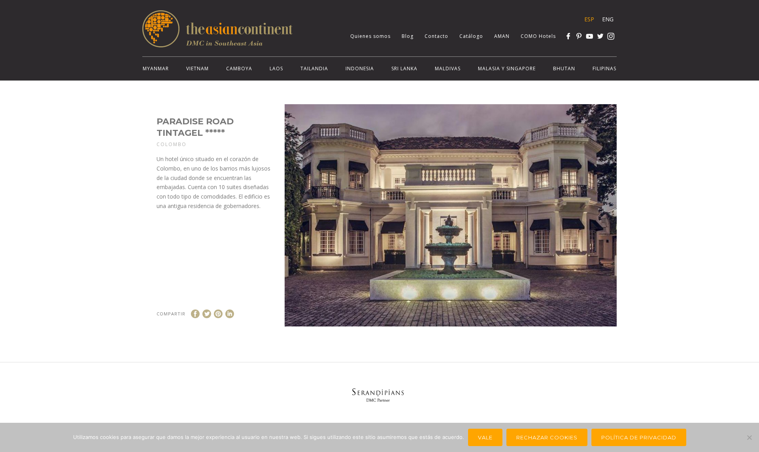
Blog (407, 36)
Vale (485, 437)
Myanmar (156, 68)
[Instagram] (611, 36)
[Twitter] (600, 36)
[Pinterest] (579, 36)
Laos (276, 68)
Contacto (436, 36)
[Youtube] (590, 36)
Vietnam (197, 68)
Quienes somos (370, 36)
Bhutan (564, 68)
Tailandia (314, 68)
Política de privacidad (638, 437)
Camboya (239, 68)
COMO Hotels (538, 36)
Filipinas (604, 68)
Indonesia (360, 68)
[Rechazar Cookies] (749, 437)
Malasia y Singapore (507, 68)
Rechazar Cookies (547, 437)
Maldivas (448, 68)
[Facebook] (568, 36)
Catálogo (471, 36)
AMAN (502, 36)
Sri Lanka (404, 68)
